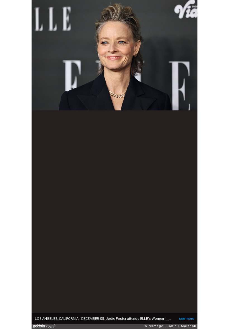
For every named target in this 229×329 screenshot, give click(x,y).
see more (186, 318)
